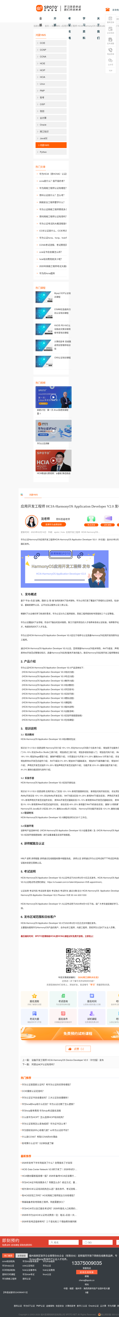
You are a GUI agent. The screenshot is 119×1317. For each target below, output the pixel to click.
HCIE (42, 63)
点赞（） (79, 1049)
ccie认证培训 (28, 1265)
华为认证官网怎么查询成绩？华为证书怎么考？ (45, 1123)
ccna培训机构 (8, 1261)
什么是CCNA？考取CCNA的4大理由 (39, 1136)
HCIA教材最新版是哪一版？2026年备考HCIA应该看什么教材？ (52, 1175)
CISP (42, 104)
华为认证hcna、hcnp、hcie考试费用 (55, 237)
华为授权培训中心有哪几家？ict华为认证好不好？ (46, 1130)
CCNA (43, 56)
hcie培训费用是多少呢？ (51, 259)
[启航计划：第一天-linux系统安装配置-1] (54, 397)
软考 (42, 97)
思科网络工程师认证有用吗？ (53, 216)
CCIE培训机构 (8, 1269)
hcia (63, 532)
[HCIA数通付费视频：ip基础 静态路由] (54, 460)
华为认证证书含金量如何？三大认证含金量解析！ (46, 1097)
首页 (47, 25)
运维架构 (50, 1305)
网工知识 (44, 131)
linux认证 (47, 1274)
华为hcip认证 (8, 1265)
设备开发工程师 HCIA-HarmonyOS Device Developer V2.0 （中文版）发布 (68, 1059)
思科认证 (26, 1278)
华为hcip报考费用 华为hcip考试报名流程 (41, 1110)
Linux (42, 83)
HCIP (42, 70)
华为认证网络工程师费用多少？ (54, 209)
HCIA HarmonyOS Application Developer (90, 532)
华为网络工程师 (9, 1278)
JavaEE (43, 138)
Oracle (43, 124)
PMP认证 (40, 1305)
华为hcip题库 (49, 1261)
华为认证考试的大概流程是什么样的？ (55, 223)
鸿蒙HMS (55, 25)
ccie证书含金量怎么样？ (51, 251)
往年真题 (110, 43)
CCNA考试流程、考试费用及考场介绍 (55, 244)
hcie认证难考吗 (29, 1269)
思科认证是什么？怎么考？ (52, 195)
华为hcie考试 (28, 1274)
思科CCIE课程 (8, 1274)
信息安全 (60, 1305)
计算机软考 (70, 1305)
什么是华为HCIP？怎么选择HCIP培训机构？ (43, 1117)
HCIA (42, 76)
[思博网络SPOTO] (58, 6)
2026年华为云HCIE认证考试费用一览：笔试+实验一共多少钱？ (52, 1214)
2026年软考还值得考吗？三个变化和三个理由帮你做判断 (49, 1221)
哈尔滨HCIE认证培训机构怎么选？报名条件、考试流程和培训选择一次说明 (58, 1188)
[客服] (91, 519)
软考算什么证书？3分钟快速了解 (38, 1143)
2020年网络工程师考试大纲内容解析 (55, 266)
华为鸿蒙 (112, 1305)
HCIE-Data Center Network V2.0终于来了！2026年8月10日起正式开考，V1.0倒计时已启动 (65, 1169)
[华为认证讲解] (54, 431)
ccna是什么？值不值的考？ (52, 180)
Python (43, 151)
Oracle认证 (94, 1305)
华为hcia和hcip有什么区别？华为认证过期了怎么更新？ (48, 1103)
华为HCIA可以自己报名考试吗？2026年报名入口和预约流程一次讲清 (55, 1208)
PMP (42, 90)
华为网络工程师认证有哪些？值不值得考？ (55, 187)
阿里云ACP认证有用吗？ (44, 1064)
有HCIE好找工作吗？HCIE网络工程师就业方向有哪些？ (49, 1195)
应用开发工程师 (73, 532)
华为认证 (47, 1265)
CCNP (43, 49)
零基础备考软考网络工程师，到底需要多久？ (43, 1201)
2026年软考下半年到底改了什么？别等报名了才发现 (47, 1162)
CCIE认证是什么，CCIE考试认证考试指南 (55, 230)
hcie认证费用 (49, 1269)
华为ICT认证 (29, 1305)
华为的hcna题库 (47, 273)
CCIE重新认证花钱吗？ (33, 1090)
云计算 (43, 117)
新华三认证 (82, 1305)
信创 (42, 110)
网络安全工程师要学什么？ (52, 202)
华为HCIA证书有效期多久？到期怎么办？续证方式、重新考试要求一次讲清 (58, 1182)
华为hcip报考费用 (30, 1261)
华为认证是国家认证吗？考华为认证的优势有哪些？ (47, 1084)
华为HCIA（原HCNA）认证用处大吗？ (55, 173)
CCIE (42, 42)
